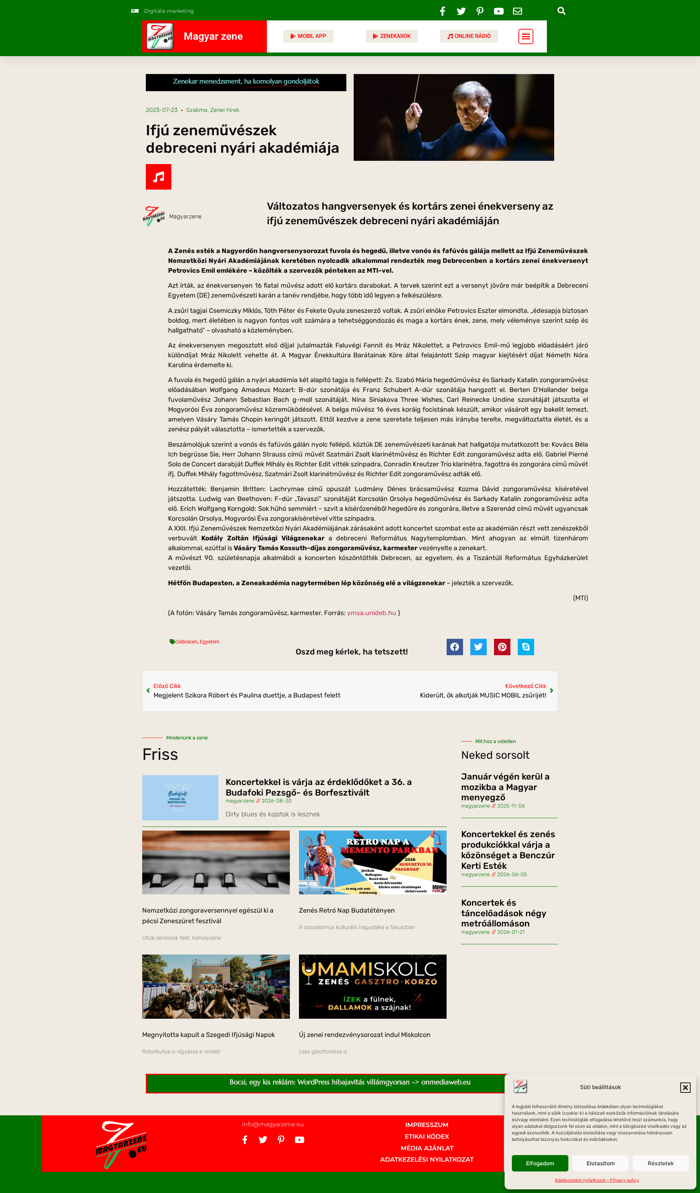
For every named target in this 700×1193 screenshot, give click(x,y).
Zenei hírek (225, 109)
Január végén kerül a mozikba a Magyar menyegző (505, 787)
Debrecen (187, 642)
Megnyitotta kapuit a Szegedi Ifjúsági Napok (208, 1035)
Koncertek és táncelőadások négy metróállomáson (503, 913)
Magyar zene (213, 36)
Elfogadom (540, 1163)
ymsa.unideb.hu (371, 613)
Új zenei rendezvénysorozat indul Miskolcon (365, 1035)
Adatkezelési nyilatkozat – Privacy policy (597, 1180)
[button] (685, 1087)
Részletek (661, 1163)
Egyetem (209, 642)
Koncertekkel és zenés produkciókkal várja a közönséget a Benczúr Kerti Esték (508, 850)
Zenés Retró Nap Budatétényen (347, 910)
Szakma (196, 109)
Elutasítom (601, 1163)
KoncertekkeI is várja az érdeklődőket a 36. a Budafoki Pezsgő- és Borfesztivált (319, 787)
